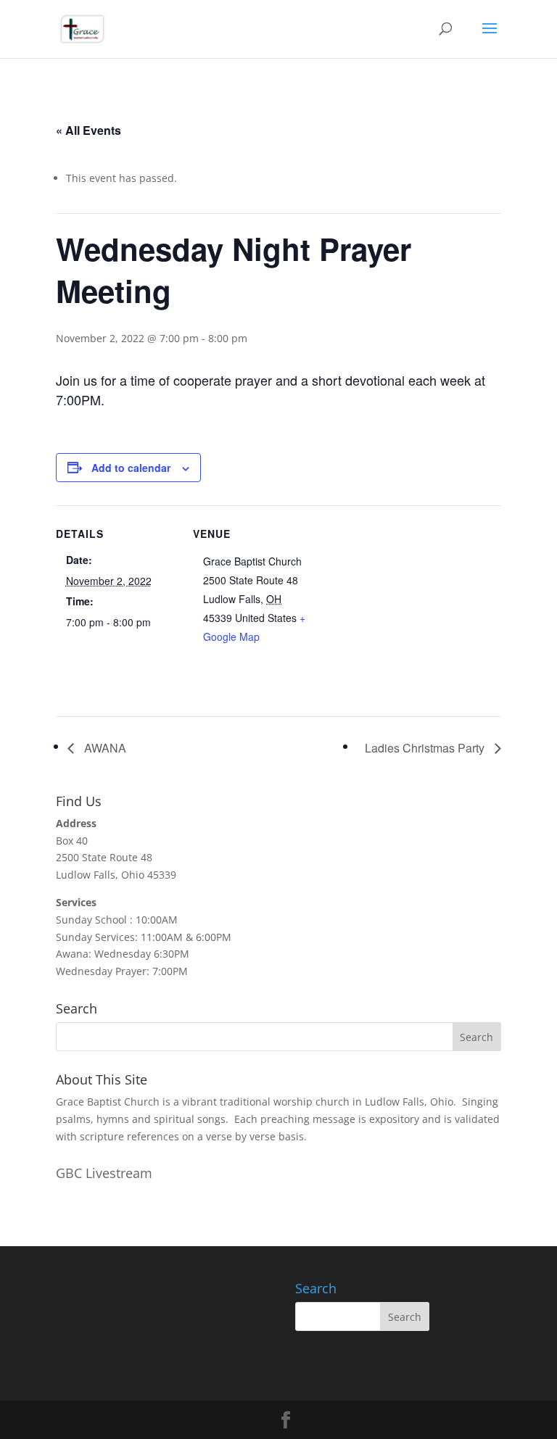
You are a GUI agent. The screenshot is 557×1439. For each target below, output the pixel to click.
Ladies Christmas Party (426, 747)
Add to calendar (130, 467)
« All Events (88, 130)
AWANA (103, 747)
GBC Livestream (104, 1173)
